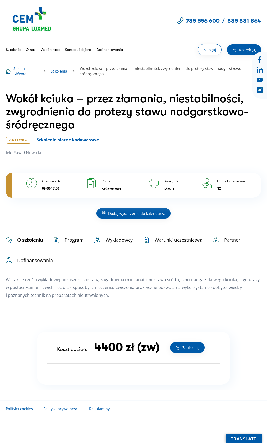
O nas (30, 50)
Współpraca (50, 50)
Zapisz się (190, 347)
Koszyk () (247, 49)
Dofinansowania (109, 50)
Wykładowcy (119, 240)
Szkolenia (13, 50)
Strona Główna (19, 71)
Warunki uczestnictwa (178, 240)
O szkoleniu (30, 240)
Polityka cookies (19, 408)
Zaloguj (209, 49)
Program (74, 240)
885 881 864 (244, 20)
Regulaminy (99, 408)
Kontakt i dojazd (78, 50)
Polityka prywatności (61, 408)
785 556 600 (203, 20)
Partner (232, 240)
